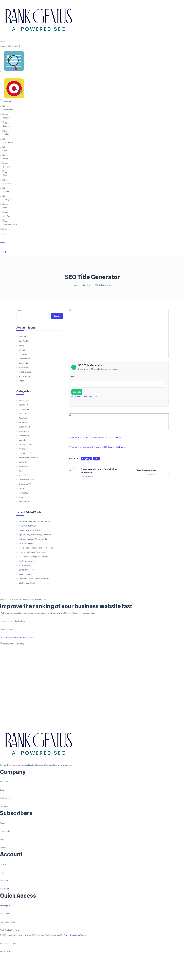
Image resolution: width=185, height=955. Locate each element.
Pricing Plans (5, 229)
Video (21, 497)
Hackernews (24, 422)
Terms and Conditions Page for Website (36, 548)
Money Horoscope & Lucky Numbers (34, 521)
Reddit (21, 462)
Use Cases (4, 234)
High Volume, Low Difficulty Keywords (35, 535)
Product (22, 449)
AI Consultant (24, 376)
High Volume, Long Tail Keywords (33, 539)
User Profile (24, 341)
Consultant (5, 914)
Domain (22, 405)
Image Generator (7, 922)
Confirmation (24, 359)
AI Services (23, 367)
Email (21, 414)
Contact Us (5, 806)
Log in (2, 872)
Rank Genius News (27, 458)
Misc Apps (23, 444)
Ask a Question (25, 574)
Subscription (24, 363)
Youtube (22, 502)
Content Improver (26, 570)
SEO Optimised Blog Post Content (33, 557)
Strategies (23, 484)
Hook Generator (26, 565)
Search (19, 310)
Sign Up (3, 252)
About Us (4, 782)
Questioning (24, 453)
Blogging (86, 285)
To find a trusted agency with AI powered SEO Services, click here (97, 447)
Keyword (22, 431)
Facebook (23, 418)
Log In (21, 381)
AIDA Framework (26, 561)
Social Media (24, 480)
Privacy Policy (6, 951)
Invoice (22, 350)
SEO (96, 458)
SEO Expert (5, 905)
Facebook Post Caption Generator (34, 579)
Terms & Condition (8, 943)
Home (2, 41)
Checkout (23, 354)
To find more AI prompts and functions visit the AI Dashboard (95, 437)
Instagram (23, 427)
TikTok (21, 488)
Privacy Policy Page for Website (32, 552)
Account (3, 242)
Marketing (23, 440)
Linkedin (22, 436)
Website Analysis (26, 543)
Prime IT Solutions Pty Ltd (75, 935)
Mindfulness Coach (27, 583)
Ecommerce (24, 409)
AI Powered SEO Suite (28, 526)
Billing (21, 345)
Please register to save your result (84, 396)
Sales (21, 471)
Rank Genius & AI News (10, 930)
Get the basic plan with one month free (17, 637)
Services (4, 790)
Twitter (22, 493)
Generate (77, 392)
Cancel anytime (7, 629)
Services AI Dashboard (10, 46)
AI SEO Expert (25, 372)
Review (22, 466)
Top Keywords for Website (30, 530)
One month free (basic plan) (12, 621)
